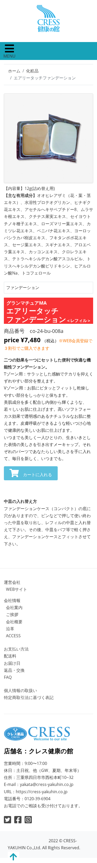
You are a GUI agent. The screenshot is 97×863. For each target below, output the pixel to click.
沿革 (10, 629)
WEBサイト (16, 589)
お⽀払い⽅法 (16, 649)
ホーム (14, 71)
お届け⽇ (12, 663)
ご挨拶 (12, 614)
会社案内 (14, 607)
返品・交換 (14, 670)
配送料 (10, 656)
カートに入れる (37, 474)
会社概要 (14, 622)
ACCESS (13, 636)
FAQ (8, 677)
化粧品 (32, 71)
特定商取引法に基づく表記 (29, 697)
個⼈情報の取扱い (20, 690)
